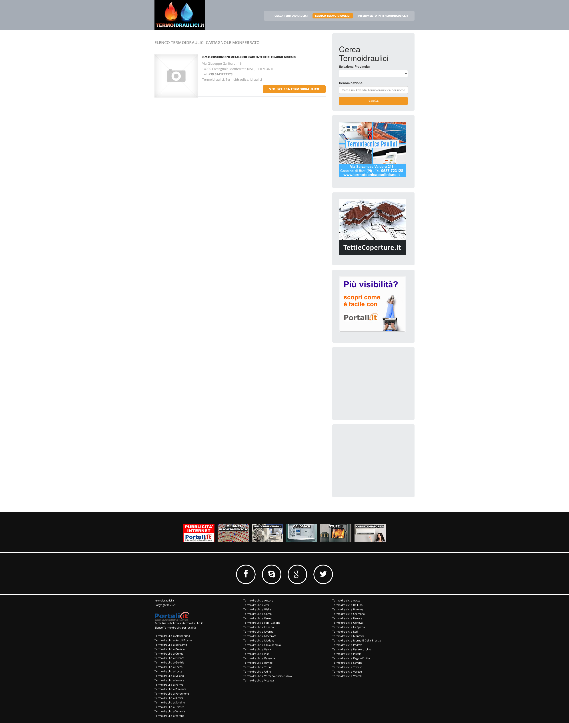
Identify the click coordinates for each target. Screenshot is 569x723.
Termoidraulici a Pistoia (346, 654)
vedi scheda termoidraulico (294, 89)
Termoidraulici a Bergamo (170, 645)
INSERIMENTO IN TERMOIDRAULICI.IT (383, 16)
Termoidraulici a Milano (169, 676)
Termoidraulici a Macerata (259, 636)
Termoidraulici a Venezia (169, 711)
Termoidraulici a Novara (169, 680)
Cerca (374, 101)
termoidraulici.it (164, 600)
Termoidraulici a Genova (347, 623)
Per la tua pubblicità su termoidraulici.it (178, 623)
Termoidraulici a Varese (347, 671)
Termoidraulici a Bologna (347, 609)
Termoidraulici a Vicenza (258, 680)
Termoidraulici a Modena (258, 640)
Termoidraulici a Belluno (347, 605)
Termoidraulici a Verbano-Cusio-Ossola (267, 676)
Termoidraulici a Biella (257, 609)
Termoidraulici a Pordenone (171, 693)
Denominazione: (351, 83)
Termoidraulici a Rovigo (257, 663)
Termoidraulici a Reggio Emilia (351, 658)
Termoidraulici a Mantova (348, 636)
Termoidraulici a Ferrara (347, 618)
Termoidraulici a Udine (257, 671)
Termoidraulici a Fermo (257, 618)
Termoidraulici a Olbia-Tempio (262, 645)
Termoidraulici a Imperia (258, 627)
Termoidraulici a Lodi (345, 631)
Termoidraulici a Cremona (348, 614)
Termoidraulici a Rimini (168, 698)
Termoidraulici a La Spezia (348, 627)
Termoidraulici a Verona (169, 716)
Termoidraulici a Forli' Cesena (261, 623)
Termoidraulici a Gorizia (169, 662)
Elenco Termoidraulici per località (175, 627)
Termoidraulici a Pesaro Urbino (351, 649)
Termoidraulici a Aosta (346, 600)
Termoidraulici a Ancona (258, 600)
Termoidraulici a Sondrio (169, 702)
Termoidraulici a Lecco (168, 667)
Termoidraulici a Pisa (256, 654)
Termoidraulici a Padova (347, 645)
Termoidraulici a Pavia (257, 649)
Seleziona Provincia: (354, 66)
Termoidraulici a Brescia (169, 649)
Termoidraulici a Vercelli (347, 676)
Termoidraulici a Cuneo (168, 653)
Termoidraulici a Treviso (347, 667)
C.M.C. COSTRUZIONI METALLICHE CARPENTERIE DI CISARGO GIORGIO (249, 57)
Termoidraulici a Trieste (169, 707)
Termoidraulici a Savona (347, 663)
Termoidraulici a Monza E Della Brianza (356, 640)
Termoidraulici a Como (257, 614)
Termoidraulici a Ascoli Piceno (173, 640)
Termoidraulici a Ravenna (259, 658)
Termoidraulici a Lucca (168, 671)
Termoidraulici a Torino (257, 667)
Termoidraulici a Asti (256, 605)
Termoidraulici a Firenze (169, 658)
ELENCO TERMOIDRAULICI (332, 16)
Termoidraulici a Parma (169, 685)
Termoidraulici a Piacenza (170, 689)
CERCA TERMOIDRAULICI (291, 16)
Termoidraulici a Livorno (258, 631)
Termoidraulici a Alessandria (172, 636)
